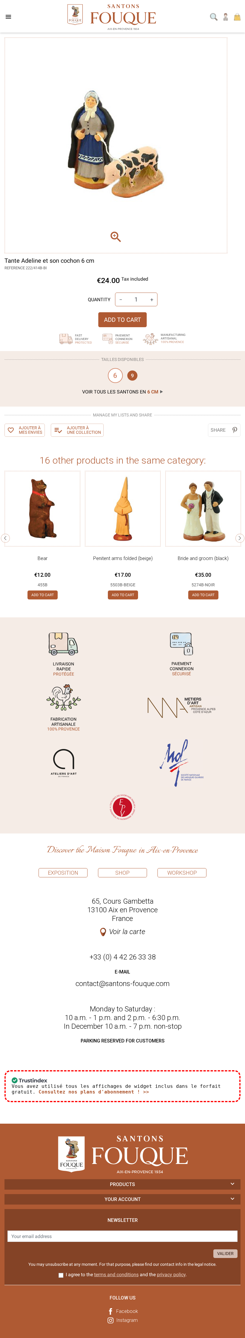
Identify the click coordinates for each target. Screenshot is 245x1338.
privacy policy (171, 1274)
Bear (43, 558)
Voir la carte (127, 932)
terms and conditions (116, 1274)
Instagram (127, 1320)
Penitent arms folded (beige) (123, 558)
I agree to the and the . (126, 1274)
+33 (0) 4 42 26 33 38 (123, 957)
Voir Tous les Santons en (120, 392)
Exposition (63, 873)
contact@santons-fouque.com (123, 983)
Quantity (99, 299)
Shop (122, 873)
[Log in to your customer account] (225, 16)
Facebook (127, 1311)
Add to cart (122, 319)
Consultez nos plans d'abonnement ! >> (94, 1092)
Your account (123, 1199)
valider (225, 1253)
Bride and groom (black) (203, 558)
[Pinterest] (235, 430)
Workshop (182, 873)
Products (122, 1184)
